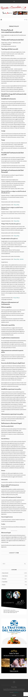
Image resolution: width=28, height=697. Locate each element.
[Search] (26, 20)
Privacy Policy (16, 204)
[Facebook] (14, 682)
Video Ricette (14, 576)
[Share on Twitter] (15, 552)
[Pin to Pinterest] (16, 552)
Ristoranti (14, 578)
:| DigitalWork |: (16, 692)
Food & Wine (14, 581)
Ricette (14, 584)
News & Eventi (14, 573)
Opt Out (21, 259)
